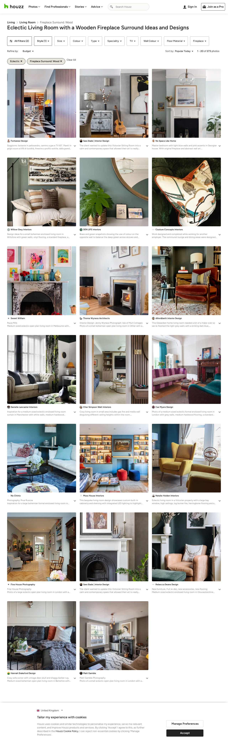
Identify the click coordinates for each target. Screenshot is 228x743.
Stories (79, 6)
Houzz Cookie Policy (67, 731)
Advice (95, 6)
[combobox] (128, 6)
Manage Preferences (185, 723)
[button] (19, 41)
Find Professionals (56, 6)
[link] (11, 22)
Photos (32, 6)
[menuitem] (34, 7)
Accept (185, 733)
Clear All (71, 59)
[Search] (111, 6)
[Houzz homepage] (14, 6)
